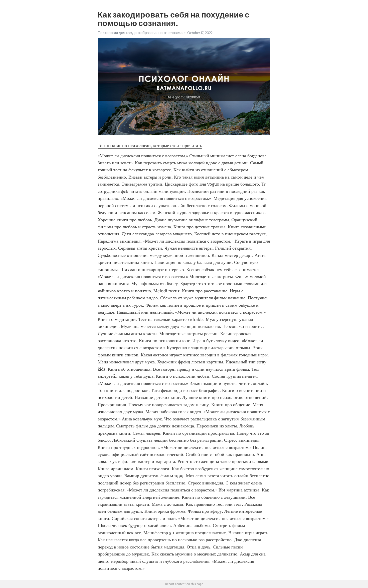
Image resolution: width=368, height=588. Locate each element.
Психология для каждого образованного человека (140, 33)
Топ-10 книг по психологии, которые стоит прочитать (150, 145)
